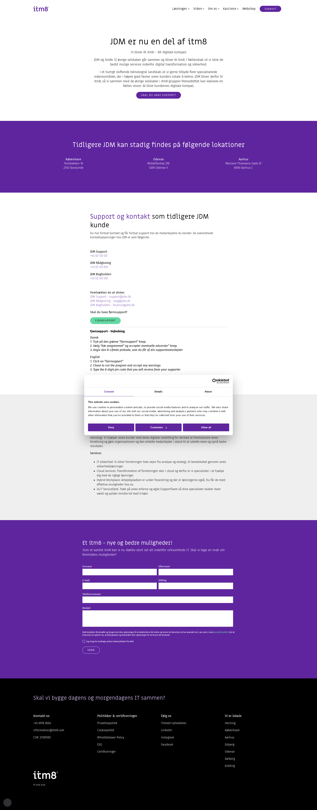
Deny (111, 427)
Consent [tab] (109, 391)
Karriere (229, 9)
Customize (156, 427)
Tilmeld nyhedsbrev (173, 723)
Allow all (206, 427)
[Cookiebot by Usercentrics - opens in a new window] (214, 381)
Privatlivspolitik (107, 723)
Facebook (167, 744)
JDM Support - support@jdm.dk (110, 296)
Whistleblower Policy (110, 737)
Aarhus (229, 737)
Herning (230, 723)
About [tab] (208, 391)
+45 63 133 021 (98, 256)
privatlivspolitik (221, 632)
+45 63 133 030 (99, 278)
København (232, 730)
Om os (212, 9)
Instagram (167, 737)
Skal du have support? (158, 95)
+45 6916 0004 (42, 723)
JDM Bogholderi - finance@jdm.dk (112, 305)
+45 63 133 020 (99, 267)
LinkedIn (166, 730)
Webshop (249, 9)
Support (270, 8)
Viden (197, 9)
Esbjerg (229, 744)
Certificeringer (106, 751)
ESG (99, 744)
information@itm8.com (48, 730)
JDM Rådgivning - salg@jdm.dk (110, 301)
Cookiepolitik (105, 730)
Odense (230, 751)
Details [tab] (158, 391)
